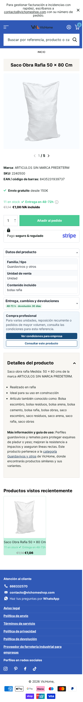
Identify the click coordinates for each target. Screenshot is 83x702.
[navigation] (49, 155)
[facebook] (25, 673)
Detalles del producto (30, 363)
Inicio (41, 52)
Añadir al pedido (49, 220)
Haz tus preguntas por (34, 603)
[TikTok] (35, 673)
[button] (16, 217)
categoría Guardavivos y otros (29, 461)
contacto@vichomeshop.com (25, 12)
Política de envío (16, 620)
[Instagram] (6, 673)
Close (78, 10)
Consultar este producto (48, 344)
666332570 (19, 591)
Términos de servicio (19, 628)
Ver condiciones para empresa (39, 336)
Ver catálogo (6, 27)
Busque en (74, 40)
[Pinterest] (15, 673)
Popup (56, 202)
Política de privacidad (20, 636)
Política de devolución (20, 644)
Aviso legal (12, 613)
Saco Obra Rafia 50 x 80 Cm (25, 546)
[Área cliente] (68, 27)
